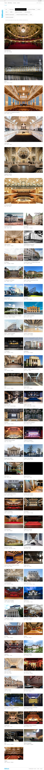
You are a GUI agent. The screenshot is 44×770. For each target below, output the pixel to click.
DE (37, 2)
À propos (14, 2)
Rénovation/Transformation (20, 9)
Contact (18, 2)
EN (39, 2)
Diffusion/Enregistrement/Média (22, 14)
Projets (5, 2)
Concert (38, 9)
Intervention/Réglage (31, 9)
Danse (31, 14)
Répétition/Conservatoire (9, 14)
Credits (38, 768)
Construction (11, 9)
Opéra (6, 12)
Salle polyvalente (27, 12)
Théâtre (11, 12)
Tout (6, 9)
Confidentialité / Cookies (32, 768)
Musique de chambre (18, 12)
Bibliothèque (10, 2)
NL (40, 2)
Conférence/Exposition (9, 17)
